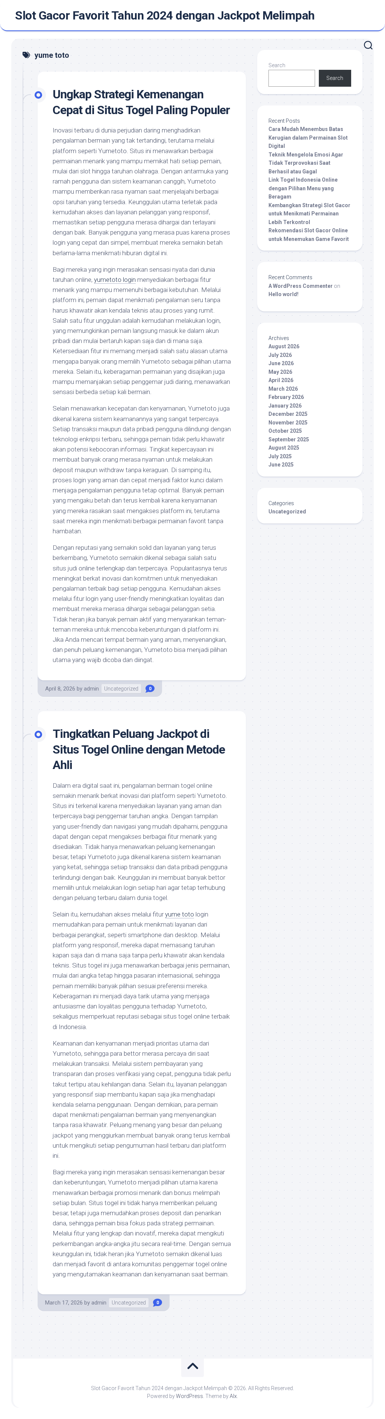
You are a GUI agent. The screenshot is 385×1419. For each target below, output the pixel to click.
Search (276, 65)
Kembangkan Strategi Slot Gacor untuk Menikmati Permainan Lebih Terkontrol (309, 213)
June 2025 (281, 465)
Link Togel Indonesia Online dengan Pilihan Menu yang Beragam (303, 188)
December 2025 (288, 414)
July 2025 (280, 456)
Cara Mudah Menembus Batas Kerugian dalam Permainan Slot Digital (308, 137)
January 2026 (285, 406)
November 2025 (288, 423)
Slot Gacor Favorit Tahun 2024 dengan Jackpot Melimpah (165, 15)
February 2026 (286, 397)
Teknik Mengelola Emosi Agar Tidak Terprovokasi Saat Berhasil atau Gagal (305, 163)
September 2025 (288, 439)
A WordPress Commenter (300, 286)
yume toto (179, 914)
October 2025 (285, 431)
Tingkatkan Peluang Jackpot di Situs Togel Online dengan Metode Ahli (139, 749)
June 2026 (281, 363)
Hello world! (283, 294)
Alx (233, 1396)
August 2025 (283, 448)
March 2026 (283, 389)
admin (91, 688)
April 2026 (280, 380)
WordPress (189, 1396)
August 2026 (283, 346)
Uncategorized (121, 689)
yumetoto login (115, 279)
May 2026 (280, 372)
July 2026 (280, 355)
